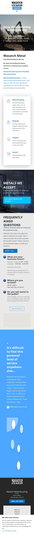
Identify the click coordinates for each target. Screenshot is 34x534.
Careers (15, 152)
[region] (17, 524)
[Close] (32, 516)
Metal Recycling (18, 100)
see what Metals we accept (13, 200)
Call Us (17, 8)
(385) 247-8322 (17, 501)
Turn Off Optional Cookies (9, 531)
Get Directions (17, 309)
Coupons (15, 138)
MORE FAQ (9, 251)
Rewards (15, 121)
